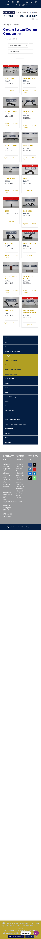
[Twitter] (34, 465)
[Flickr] (30, 473)
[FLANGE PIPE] (30, 137)
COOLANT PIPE (11, 146)
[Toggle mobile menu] (37, 19)
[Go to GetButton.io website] (36, 937)
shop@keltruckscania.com (28, 5)
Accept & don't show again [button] (16, 936)
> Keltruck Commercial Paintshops (20, 486)
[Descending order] (31, 43)
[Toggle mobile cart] (33, 19)
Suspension (8, 442)
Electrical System (9, 378)
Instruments (8, 415)
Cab (6, 342)
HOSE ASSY (27, 211)
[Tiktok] (30, 478)
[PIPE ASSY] (11, 302)
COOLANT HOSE (29, 78)
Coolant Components (11, 360)
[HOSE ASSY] (30, 202)
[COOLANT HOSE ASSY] (30, 102)
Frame (6, 387)
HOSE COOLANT (29, 244)
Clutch (6, 347)
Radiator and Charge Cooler (13, 369)
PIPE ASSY (9, 311)
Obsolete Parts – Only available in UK (15, 424)
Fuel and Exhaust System (12, 397)
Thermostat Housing (11, 374)
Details (12, 90)
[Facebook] (30, 465)
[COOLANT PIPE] (11, 137)
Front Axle (8, 392)
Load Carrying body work (12, 419)
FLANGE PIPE (28, 146)
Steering (7, 437)
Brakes (7, 337)
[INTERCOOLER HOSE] (11, 267)
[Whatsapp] (34, 478)
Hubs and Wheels (9, 410)
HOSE (25, 178)
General (7, 406)
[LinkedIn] (34, 473)
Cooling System (9, 356)
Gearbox (7, 401)
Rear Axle (7, 433)
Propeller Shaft (9, 428)
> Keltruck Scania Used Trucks (20, 475)
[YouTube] (34, 469)
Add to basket (26, 91)
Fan (6, 365)
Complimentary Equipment (12, 351)
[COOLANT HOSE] (30, 70)
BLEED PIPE (9, 78)
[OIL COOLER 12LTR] (30, 267)
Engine (7, 383)
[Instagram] (30, 469)
